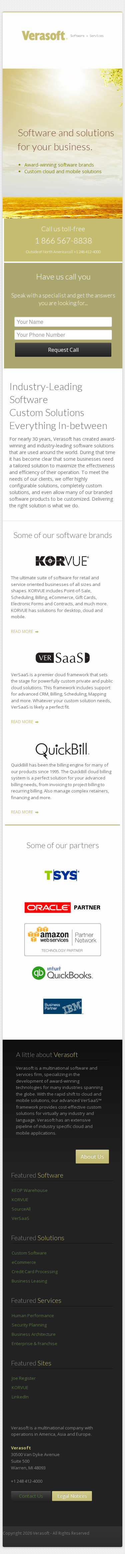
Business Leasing (29, 1281)
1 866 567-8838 (63, 240)
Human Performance (33, 1315)
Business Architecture (34, 1334)
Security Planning (29, 1325)
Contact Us (31, 1496)
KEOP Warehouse (30, 1190)
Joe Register (24, 1378)
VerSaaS (20, 1218)
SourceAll (21, 1209)
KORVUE (20, 1200)
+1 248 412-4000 (87, 252)
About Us (92, 1156)
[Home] (68, 35)
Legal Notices (72, 1496)
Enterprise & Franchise (34, 1343)
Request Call (63, 349)
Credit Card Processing (35, 1272)
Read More (22, 631)
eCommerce (24, 1262)
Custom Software (29, 1253)
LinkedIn (20, 1397)
